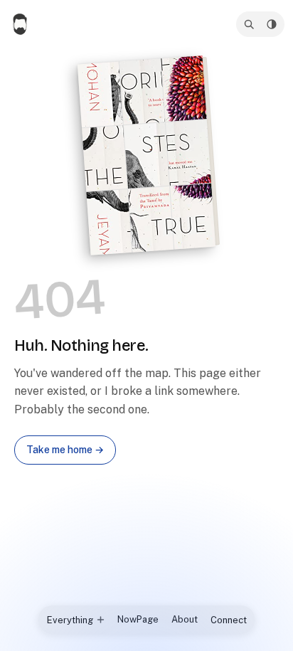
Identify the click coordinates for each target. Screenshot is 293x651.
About (184, 619)
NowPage (138, 619)
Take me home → (65, 449)
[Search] (249, 24)
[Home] (21, 24)
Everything (70, 620)
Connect (229, 620)
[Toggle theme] (271, 24)
